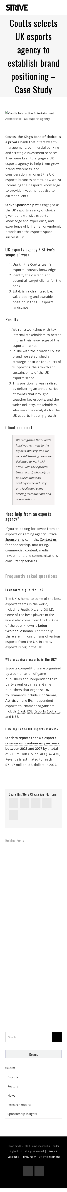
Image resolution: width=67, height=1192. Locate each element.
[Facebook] (35, 803)
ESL (30, 711)
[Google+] (46, 803)
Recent (33, 1054)
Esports (13, 1077)
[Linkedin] (13, 803)
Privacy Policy (29, 1156)
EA (30, 700)
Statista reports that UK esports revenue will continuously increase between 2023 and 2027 (32, 743)
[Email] (13, 815)
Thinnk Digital (53, 1156)
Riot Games (47, 695)
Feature (13, 1086)
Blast (21, 711)
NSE (15, 716)
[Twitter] (24, 803)
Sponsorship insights (22, 1114)
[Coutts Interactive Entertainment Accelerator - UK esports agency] (33, 116)
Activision (13, 700)
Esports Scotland (47, 711)
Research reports (19, 1105)
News (11, 1095)
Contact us (48, 539)
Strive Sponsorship (19, 205)
